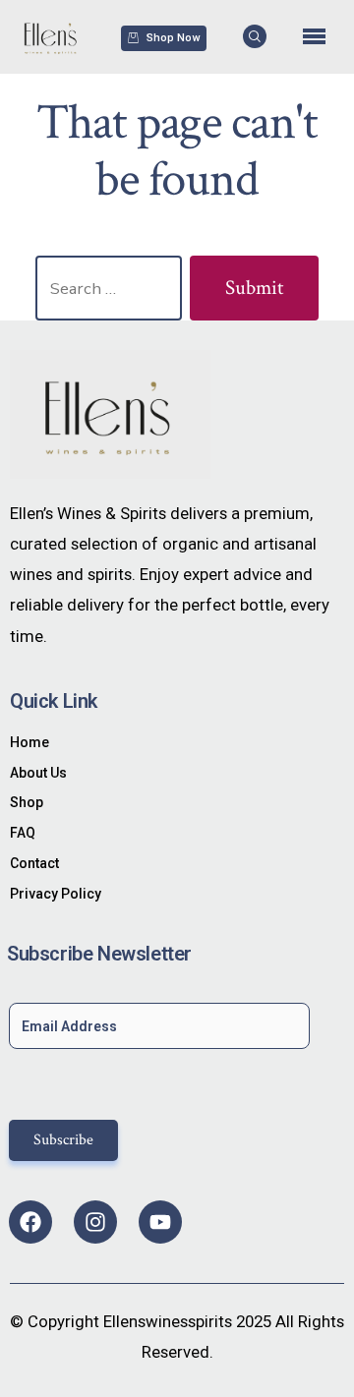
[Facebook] (30, 1222)
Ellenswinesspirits (167, 1321)
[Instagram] (95, 1222)
